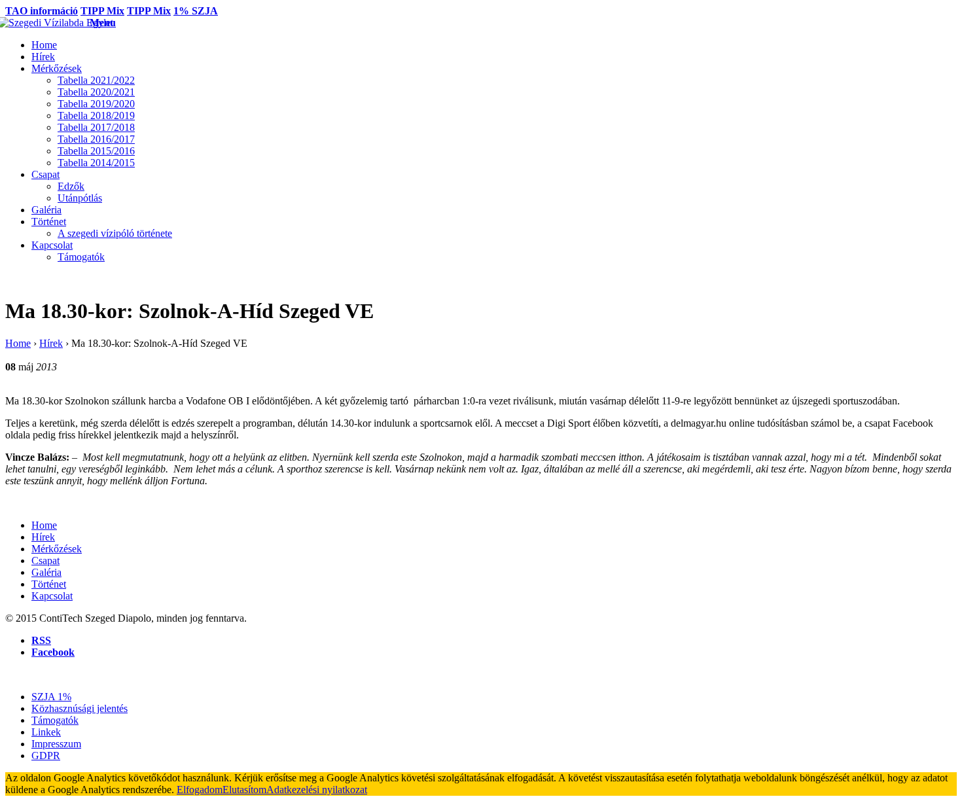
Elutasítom (244, 789)
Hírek (51, 343)
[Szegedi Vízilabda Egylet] (47, 22)
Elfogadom (200, 789)
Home (18, 343)
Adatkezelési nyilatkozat (316, 789)
